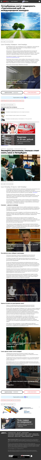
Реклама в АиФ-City (28, 435)
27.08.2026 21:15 (3, 148)
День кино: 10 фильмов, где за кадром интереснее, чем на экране (22, 295)
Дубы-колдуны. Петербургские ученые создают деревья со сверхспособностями (21, 82)
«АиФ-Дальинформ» (10, 181)
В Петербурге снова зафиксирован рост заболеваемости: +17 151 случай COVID (19, 118)
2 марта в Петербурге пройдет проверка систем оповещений (16, 115)
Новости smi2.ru (4, 145)
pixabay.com (8, 39)
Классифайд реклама (35, 435)
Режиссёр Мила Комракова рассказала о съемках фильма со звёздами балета (21, 343)
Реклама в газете (11, 436)
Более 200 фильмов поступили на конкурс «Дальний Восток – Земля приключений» (22, 245)
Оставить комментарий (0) (32, 92)
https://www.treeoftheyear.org (12, 57)
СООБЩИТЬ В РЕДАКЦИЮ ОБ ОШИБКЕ (27, 436)
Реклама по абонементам (19, 435)
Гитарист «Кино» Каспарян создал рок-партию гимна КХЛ (22, 382)
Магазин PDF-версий (25, 432)
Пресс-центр (19, 432)
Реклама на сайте (11, 435)
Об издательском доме (12, 432)
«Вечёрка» (35, 192)
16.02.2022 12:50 (3, 4)
